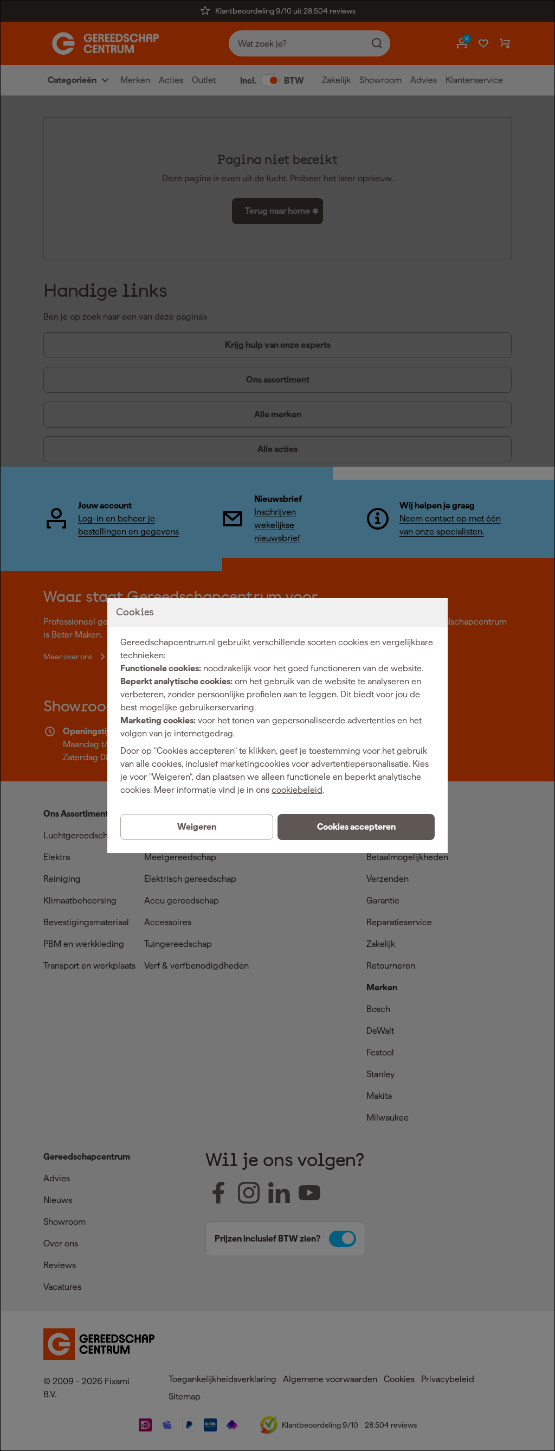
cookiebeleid (297, 789)
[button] (356, 827)
